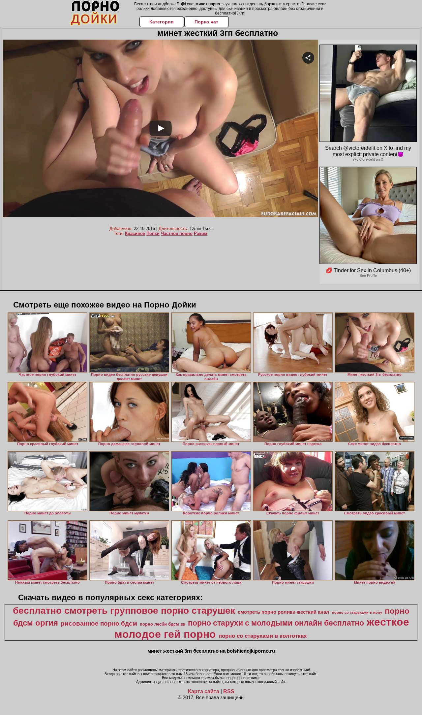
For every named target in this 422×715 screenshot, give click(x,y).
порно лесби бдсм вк (162, 624)
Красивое (135, 233)
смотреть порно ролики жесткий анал (283, 612)
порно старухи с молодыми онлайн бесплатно (276, 623)
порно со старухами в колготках (263, 636)
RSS (228, 691)
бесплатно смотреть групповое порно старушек (124, 610)
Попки (153, 233)
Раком (200, 233)
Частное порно (177, 233)
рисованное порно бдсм (99, 623)
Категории (161, 21)
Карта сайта (203, 691)
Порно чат (206, 21)
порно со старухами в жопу (357, 612)
